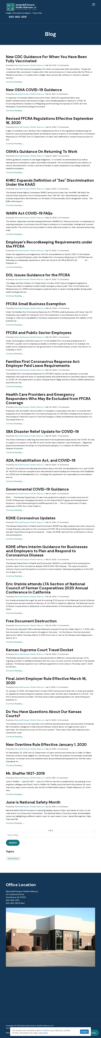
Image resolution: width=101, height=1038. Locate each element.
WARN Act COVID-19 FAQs (29, 213)
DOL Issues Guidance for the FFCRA (38, 275)
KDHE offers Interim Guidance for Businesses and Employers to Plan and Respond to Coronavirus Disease (47, 551)
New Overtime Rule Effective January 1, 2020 (46, 744)
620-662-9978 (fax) (15, 903)
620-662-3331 (18, 16)
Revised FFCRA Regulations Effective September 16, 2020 (49, 120)
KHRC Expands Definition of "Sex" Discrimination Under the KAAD (50, 182)
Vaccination (13, 858)
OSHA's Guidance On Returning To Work (41, 151)
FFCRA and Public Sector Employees (38, 332)
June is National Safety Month (33, 802)
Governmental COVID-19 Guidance (37, 489)
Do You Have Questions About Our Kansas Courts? (43, 713)
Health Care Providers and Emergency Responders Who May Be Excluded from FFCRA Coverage (48, 398)
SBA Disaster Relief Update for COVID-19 (42, 431)
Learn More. (43, 1033)
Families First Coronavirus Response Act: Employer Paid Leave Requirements (43, 363)
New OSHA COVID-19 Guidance (34, 89)
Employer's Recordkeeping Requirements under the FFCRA (49, 244)
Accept (84, 1032)
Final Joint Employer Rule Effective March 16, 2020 (46, 680)
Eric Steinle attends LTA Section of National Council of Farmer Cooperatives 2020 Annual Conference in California (47, 588)
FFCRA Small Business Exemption (36, 303)
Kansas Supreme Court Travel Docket (39, 650)
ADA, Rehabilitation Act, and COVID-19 (41, 460)
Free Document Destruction (31, 621)
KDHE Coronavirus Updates (30, 518)
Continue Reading (14, 82)
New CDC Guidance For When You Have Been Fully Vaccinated (46, 58)
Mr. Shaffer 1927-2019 (25, 773)
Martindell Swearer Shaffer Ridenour (29, 65)
